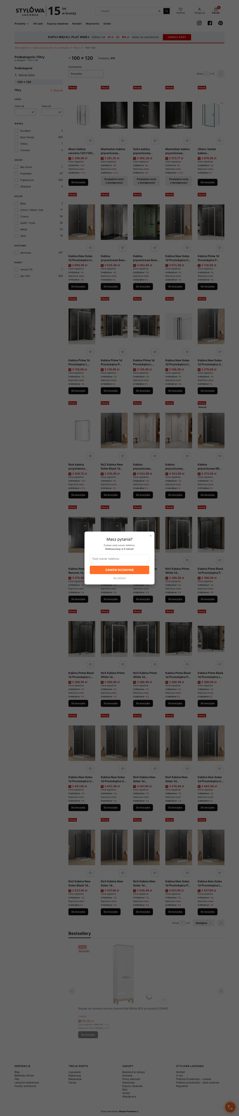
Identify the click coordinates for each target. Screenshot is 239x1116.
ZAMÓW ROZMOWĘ (119, 570)
